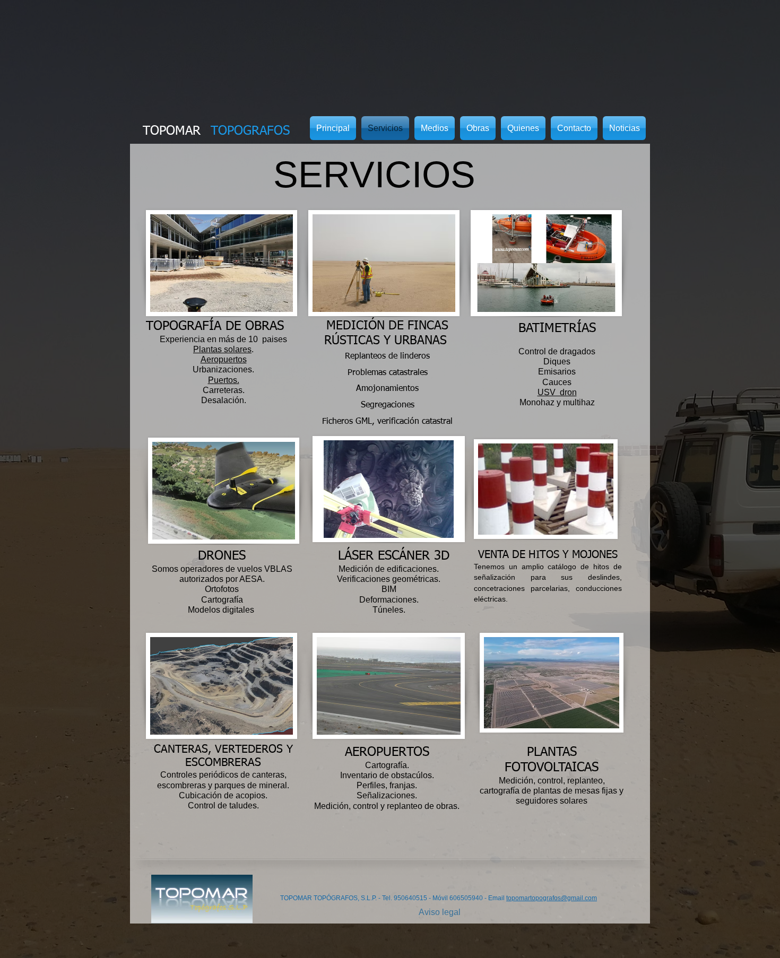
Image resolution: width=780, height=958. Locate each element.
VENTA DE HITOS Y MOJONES (548, 555)
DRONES (222, 556)
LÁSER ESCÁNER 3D (383, 556)
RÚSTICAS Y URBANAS (387, 341)
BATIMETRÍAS (557, 328)
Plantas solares (222, 349)
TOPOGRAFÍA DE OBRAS (215, 326)
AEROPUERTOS (387, 752)
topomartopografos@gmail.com (551, 898)
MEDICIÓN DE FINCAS (387, 326)
